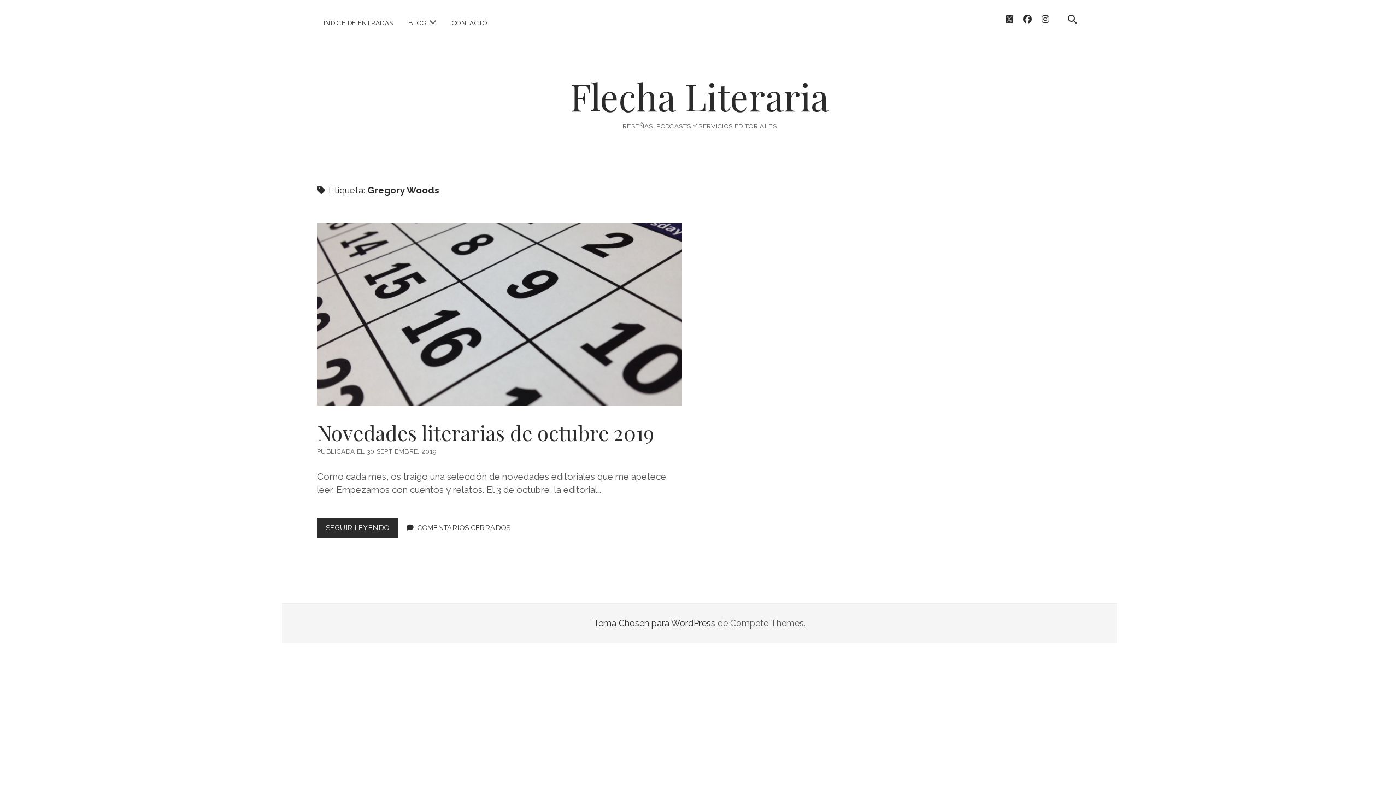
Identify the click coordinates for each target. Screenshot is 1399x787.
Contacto (469, 23)
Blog (417, 23)
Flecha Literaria (699, 96)
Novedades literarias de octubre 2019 (499, 314)
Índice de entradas (358, 23)
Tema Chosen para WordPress (654, 623)
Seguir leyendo (362, 530)
